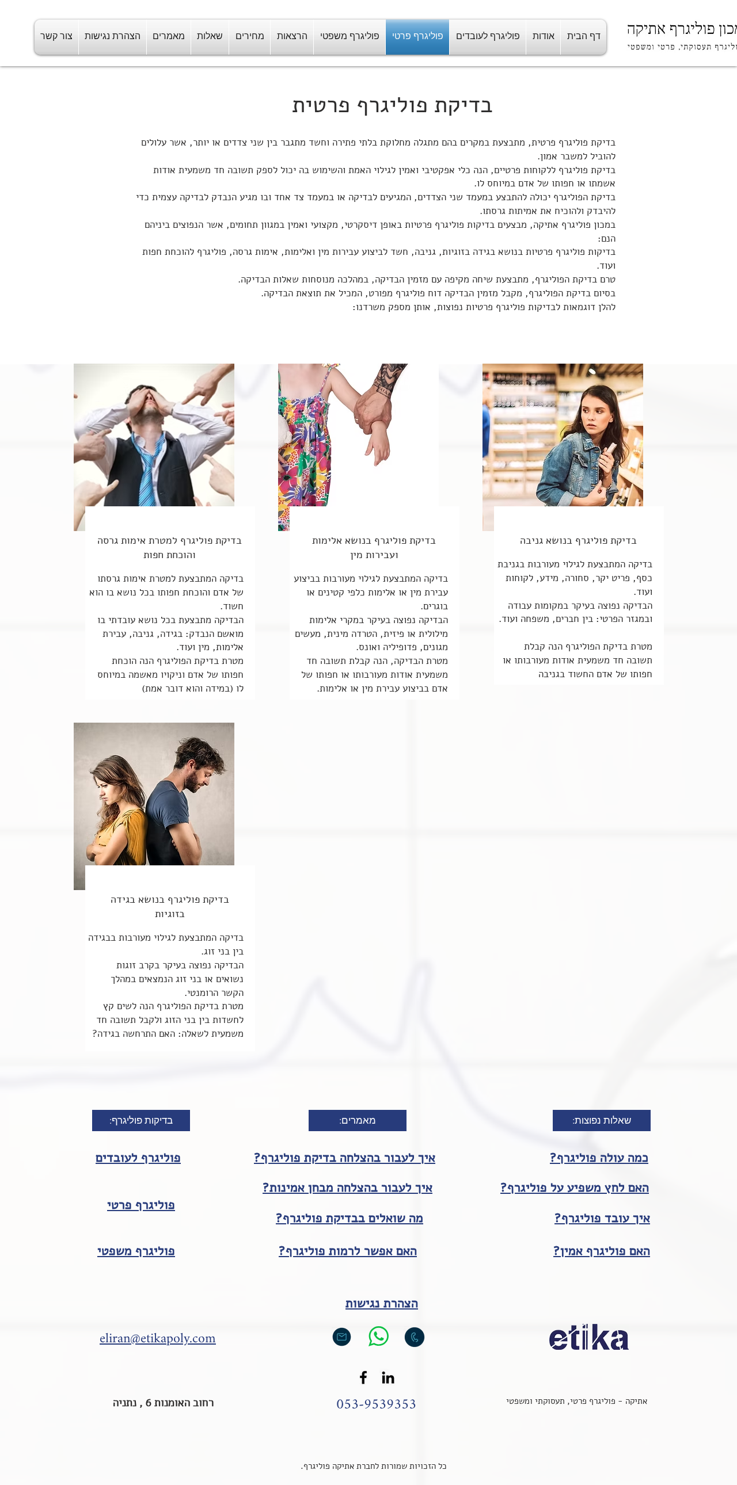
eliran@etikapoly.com (158, 1339)
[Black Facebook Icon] (363, 1377)
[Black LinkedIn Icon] (388, 1377)
